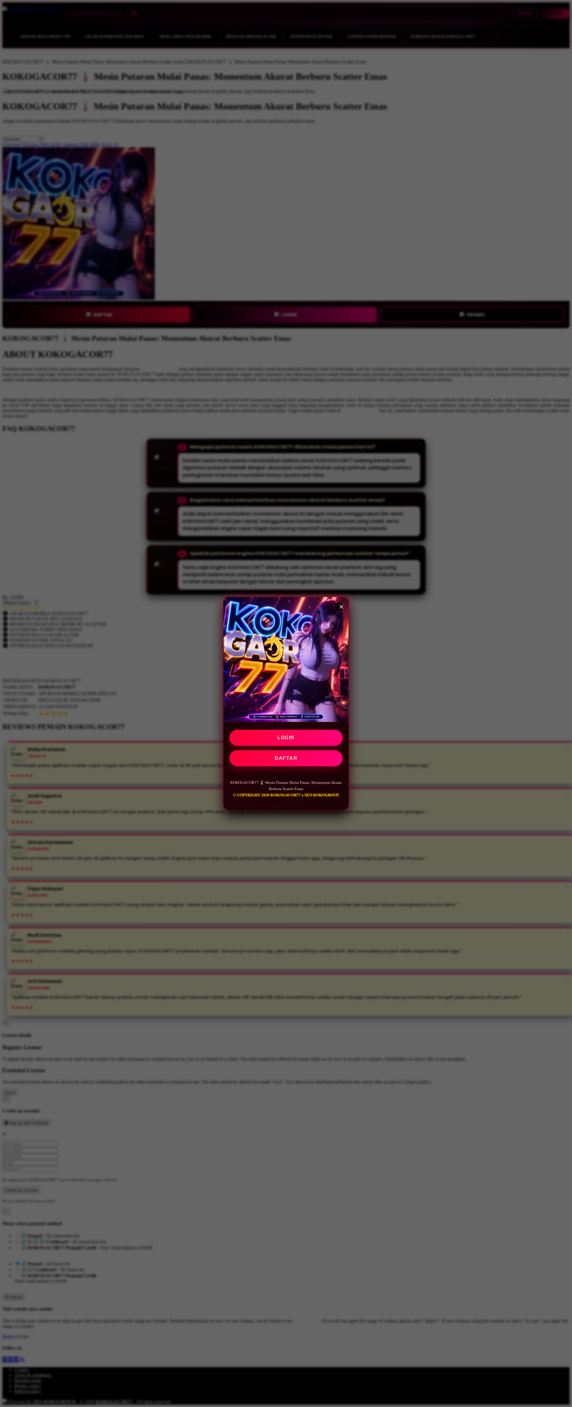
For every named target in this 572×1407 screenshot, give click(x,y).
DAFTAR (286, 758)
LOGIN (286, 737)
